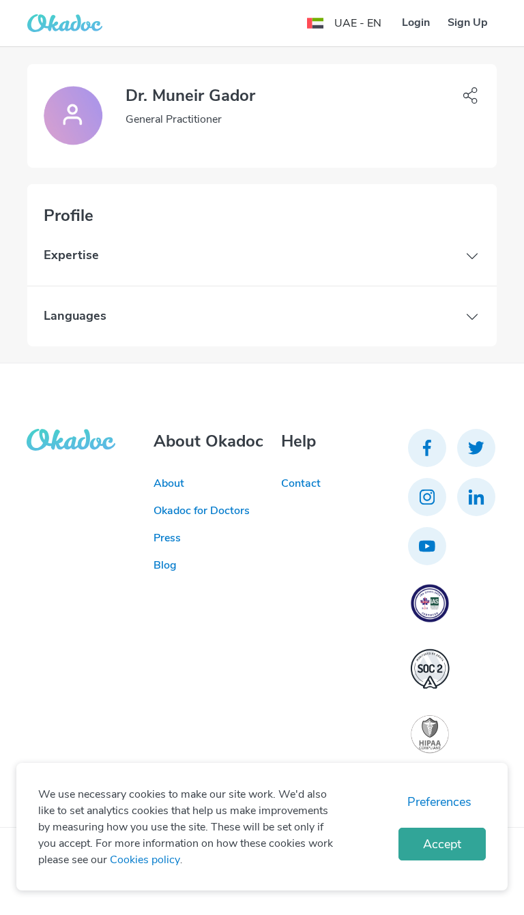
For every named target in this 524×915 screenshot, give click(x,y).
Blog (165, 565)
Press (167, 537)
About (169, 483)
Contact (301, 483)
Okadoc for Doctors (202, 510)
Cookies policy (145, 859)
